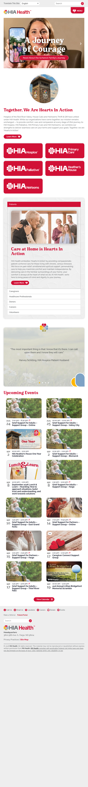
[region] (44, 248)
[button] (7, 43)
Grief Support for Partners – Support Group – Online (66, 523)
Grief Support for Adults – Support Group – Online (24, 424)
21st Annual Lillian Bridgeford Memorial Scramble (67, 587)
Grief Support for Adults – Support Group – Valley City (65, 424)
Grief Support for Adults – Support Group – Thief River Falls (25, 588)
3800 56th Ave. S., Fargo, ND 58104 (19, 635)
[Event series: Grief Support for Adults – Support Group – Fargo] (69, 482)
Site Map (24, 639)
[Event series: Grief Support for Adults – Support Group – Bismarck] (70, 451)
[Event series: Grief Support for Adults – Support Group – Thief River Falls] (29, 584)
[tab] (39, 382)
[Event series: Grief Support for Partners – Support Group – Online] (70, 520)
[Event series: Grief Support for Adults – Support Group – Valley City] (71, 420)
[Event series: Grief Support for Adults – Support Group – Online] (29, 420)
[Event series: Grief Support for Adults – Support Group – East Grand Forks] (29, 520)
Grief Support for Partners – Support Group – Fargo (25, 556)
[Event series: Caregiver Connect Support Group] (69, 553)
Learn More (12, 137)
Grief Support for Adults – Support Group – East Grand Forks (25, 524)
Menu (79, 11)
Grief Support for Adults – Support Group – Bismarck (65, 455)
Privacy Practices (11, 639)
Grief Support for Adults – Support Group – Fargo (65, 485)
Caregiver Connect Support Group (65, 556)
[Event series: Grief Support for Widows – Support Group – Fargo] (29, 553)
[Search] (82, 3)
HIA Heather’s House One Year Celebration (26, 455)
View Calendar (43, 599)
